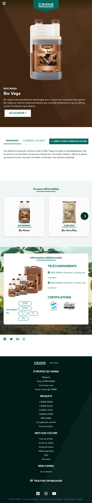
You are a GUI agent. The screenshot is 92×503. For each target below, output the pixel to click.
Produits (46, 396)
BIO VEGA (54, 363)
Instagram (46, 494)
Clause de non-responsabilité (51, 499)
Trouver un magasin (48, 481)
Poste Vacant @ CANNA (46, 390)
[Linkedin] (17, 339)
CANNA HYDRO (46, 414)
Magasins (46, 377)
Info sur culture (46, 433)
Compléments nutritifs (46, 422)
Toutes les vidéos (46, 443)
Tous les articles (46, 439)
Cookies (80, 499)
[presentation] (84, 216)
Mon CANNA (46, 466)
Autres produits (46, 426)
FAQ (46, 455)
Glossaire (46, 459)
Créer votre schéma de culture (70, 141)
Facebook (38, 494)
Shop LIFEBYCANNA (46, 381)
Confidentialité (69, 499)
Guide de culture (46, 447)
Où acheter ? (17, 113)
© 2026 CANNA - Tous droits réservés (23, 499)
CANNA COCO (46, 410)
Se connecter (46, 472)
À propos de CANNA (46, 372)
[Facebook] (5, 339)
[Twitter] (11, 339)
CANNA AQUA (46, 406)
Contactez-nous (46, 385)
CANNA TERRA (46, 402)
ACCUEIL (40, 363)
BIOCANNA (46, 418)
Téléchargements (46, 451)
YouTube (54, 494)
